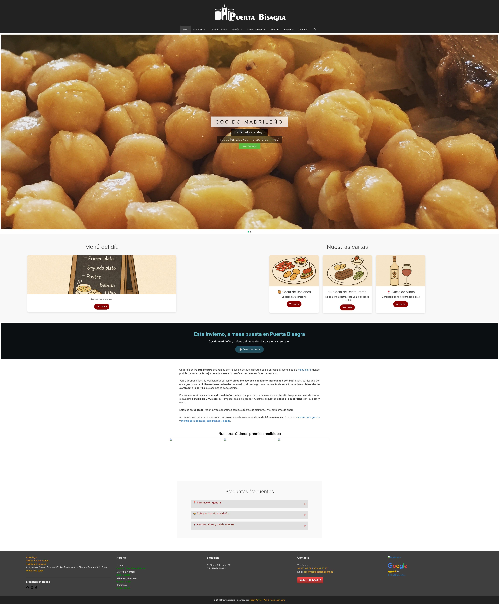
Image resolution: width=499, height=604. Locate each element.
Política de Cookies (36, 564)
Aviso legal (31, 557)
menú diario (304, 369)
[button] (5, 132)
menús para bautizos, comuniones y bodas (205, 420)
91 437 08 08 (304, 568)
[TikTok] (36, 588)
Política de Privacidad (37, 560)
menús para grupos (308, 417)
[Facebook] (27, 588)
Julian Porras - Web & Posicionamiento (267, 600)
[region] (249, 134)
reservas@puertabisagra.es (318, 571)
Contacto (303, 29)
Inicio (185, 29)
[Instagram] (31, 588)
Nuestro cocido (219, 29)
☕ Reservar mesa (249, 349)
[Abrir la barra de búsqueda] (315, 29)
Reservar (288, 29)
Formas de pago (34, 570)
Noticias (275, 29)
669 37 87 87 (320, 568)
